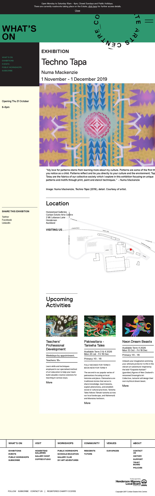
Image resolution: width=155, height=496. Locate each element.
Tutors (88, 454)
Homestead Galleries (41, 451)
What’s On (7, 57)
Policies (137, 467)
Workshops (65, 443)
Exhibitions (8, 60)
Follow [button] (12, 491)
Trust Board (136, 463)
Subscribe (7, 70)
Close (77, 10)
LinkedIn (6, 222)
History (137, 456)
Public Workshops (11, 67)
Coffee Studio (43, 459)
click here (92, 6)
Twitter (5, 216)
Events (5, 64)
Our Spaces (113, 450)
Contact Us (137, 451)
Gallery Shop (42, 456)
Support (138, 459)
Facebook (7, 219)
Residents (89, 450)
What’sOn (19, 32)
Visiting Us (54, 229)
